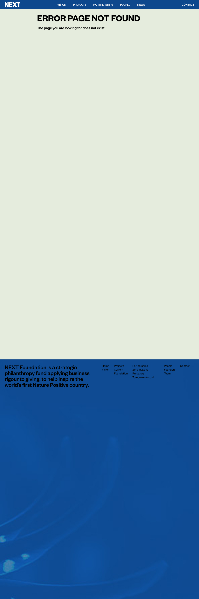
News (141, 4)
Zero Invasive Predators (140, 371)
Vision (61, 4)
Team (167, 373)
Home (105, 366)
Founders (169, 369)
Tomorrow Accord (143, 377)
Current (118, 369)
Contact (188, 4)
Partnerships (103, 4)
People (125, 4)
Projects (79, 4)
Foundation (121, 373)
